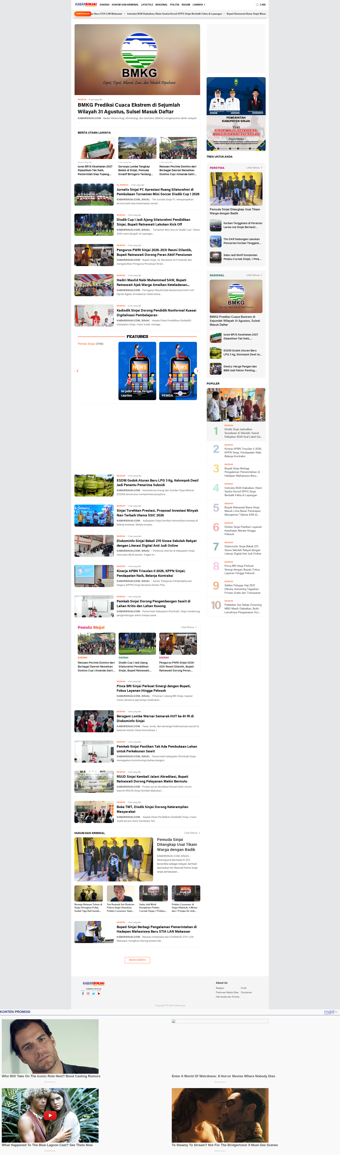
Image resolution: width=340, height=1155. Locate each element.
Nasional (161, 5)
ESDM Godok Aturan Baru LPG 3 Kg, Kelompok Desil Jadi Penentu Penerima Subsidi (158, 483)
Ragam (186, 5)
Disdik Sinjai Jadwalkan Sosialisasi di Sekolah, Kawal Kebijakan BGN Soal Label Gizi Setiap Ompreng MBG (243, 433)
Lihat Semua (187, 627)
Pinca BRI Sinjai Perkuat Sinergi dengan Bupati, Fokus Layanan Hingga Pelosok (154, 689)
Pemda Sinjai (86, 344)
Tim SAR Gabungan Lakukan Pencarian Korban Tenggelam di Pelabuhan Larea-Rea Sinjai (243, 241)
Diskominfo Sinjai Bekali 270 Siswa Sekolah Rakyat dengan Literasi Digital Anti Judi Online (157, 543)
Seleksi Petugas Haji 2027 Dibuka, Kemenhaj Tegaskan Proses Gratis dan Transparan (243, 589)
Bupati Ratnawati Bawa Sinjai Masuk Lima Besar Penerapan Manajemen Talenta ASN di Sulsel (239, 14)
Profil (243, 988)
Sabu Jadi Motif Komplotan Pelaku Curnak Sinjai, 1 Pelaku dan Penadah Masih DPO (153, 908)
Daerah (104, 5)
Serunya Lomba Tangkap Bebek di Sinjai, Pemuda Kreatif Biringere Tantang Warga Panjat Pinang (134, 171)
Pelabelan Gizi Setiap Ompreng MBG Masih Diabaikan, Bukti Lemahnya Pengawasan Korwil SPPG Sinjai (243, 609)
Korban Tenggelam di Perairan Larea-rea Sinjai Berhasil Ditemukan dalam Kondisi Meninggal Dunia (243, 225)
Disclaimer (246, 992)
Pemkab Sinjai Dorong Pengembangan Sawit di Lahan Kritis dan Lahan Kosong (153, 604)
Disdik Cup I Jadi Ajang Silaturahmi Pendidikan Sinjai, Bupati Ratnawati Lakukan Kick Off (153, 222)
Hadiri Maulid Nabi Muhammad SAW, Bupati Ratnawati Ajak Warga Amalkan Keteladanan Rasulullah (152, 283)
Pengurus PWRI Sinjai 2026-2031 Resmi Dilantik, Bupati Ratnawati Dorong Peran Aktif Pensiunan (154, 253)
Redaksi (220, 988)
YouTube (99, 999)
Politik (174, 5)
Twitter (93, 999)
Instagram (88, 999)
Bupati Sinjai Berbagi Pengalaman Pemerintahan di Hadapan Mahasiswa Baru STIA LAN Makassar (157, 930)
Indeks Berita (137, 960)
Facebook (83, 999)
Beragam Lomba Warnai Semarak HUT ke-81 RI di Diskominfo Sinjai (155, 719)
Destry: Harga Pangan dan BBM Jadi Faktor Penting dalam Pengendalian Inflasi (241, 369)
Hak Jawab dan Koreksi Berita (228, 997)
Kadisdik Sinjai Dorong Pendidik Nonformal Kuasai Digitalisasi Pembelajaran (156, 313)
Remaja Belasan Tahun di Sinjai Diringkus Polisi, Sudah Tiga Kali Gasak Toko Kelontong (88, 908)
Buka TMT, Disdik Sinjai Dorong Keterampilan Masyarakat (152, 809)
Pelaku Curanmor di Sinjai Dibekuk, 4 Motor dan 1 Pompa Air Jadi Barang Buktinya (185, 908)
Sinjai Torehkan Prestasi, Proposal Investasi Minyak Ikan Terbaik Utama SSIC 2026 (157, 513)
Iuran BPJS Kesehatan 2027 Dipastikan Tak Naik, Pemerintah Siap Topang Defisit (95, 171)
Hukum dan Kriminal (125, 5)
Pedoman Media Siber (227, 992)
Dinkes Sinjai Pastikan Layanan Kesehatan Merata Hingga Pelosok (243, 531)
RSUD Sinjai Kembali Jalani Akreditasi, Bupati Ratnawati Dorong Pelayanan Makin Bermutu (152, 779)
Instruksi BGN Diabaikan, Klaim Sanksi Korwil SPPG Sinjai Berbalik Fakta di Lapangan (134, 14)
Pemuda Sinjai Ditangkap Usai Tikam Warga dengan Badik (235, 211)
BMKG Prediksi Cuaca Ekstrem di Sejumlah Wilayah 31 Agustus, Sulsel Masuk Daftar (129, 109)
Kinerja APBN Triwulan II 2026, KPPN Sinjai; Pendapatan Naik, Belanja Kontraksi (151, 574)
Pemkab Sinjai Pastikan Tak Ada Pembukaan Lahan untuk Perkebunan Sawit (157, 749)
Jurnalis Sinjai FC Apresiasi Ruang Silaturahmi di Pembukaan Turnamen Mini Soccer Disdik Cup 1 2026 (158, 192)
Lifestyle (147, 5)
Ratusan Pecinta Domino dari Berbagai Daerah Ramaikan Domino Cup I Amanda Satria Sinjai (177, 171)
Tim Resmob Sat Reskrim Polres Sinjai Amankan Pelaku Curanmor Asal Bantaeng (120, 908)
